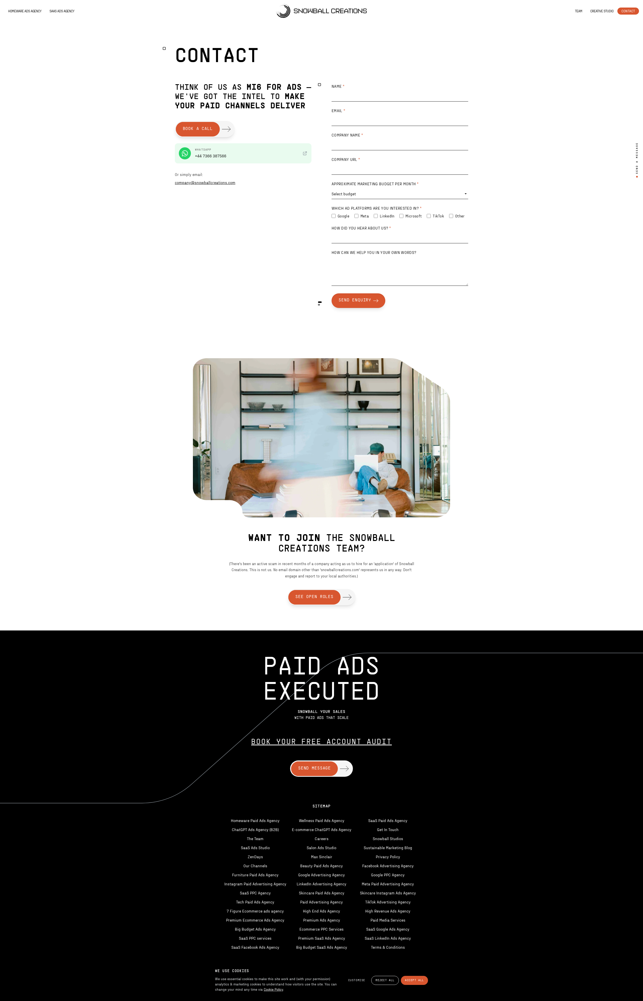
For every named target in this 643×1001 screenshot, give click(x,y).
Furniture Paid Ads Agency (255, 874)
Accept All (414, 980)
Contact (628, 11)
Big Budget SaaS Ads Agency (321, 947)
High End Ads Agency (321, 910)
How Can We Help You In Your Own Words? (374, 252)
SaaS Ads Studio (255, 847)
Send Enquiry (355, 300)
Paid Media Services (387, 920)
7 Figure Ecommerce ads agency (255, 910)
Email (338, 110)
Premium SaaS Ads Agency (321, 938)
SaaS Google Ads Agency (387, 929)
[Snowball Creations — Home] (321, 11)
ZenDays (255, 856)
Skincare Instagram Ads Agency (388, 892)
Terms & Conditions (388, 947)
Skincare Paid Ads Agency (321, 892)
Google (343, 216)
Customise (356, 980)
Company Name (347, 134)
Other (460, 216)
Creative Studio (601, 11)
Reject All (385, 980)
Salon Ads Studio (321, 847)
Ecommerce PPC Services (321, 929)
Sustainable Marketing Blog (388, 847)
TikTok (438, 216)
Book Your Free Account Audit (321, 742)
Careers (322, 838)
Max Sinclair (321, 856)
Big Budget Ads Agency (255, 929)
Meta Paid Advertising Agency (388, 883)
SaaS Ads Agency (61, 11)
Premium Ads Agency (321, 920)
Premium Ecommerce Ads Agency (255, 920)
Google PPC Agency (388, 874)
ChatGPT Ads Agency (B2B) (255, 829)
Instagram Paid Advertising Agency (255, 883)
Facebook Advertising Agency (388, 865)
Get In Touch (388, 829)
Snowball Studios (388, 838)
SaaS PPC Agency (255, 892)
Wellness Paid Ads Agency (321, 820)
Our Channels (255, 865)
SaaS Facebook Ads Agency (255, 947)
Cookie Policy (273, 989)
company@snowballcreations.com (205, 182)
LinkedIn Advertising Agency (321, 883)
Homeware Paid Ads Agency (255, 820)
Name (338, 86)
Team (578, 11)
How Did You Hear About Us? (361, 227)
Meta (364, 216)
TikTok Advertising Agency (388, 901)
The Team (255, 838)
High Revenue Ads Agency (387, 910)
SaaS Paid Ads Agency (387, 820)
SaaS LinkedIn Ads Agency (388, 938)
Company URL (346, 159)
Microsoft (413, 216)
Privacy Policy (388, 856)
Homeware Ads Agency (24, 11)
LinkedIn (387, 216)
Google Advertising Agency (321, 874)
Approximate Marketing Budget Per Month (375, 183)
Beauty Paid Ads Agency (321, 865)
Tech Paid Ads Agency (255, 901)
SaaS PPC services (255, 938)
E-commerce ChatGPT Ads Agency (321, 829)
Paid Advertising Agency (321, 901)
